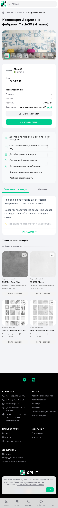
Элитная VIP (40, 107)
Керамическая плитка (42, 395)
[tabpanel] (29, 215)
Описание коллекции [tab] (15, 189)
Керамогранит (26, 107)
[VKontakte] (33, 379)
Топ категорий (39, 415)
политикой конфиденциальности (30, 484)
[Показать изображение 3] (19, 56)
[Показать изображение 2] (13, 56)
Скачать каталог (31, 114)
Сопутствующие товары (44, 411)
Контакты (36, 437)
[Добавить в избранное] (24, 255)
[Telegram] (24, 379)
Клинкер (36, 403)
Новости (6, 437)
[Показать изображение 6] (38, 56)
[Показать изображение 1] (7, 56)
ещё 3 (49, 107)
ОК (50, 489)
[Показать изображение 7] (44, 56)
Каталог (6, 433)
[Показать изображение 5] (31, 56)
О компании (37, 433)
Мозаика (36, 407)
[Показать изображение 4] (25, 56)
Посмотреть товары (29, 122)
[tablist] (29, 189)
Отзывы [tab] (42, 189)
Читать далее (27, 232)
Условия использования (14, 461)
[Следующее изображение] (52, 45)
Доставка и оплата (11, 441)
